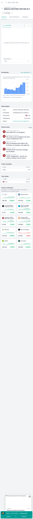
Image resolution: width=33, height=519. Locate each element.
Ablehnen (8, 516)
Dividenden (25, 17)
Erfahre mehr (23, 513)
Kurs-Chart (8, 25)
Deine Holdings (14, 17)
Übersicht (4, 17)
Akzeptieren (24, 516)
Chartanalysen (7, 58)
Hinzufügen (7, 13)
